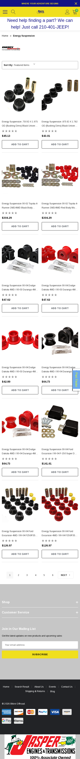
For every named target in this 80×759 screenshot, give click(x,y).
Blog (52, 691)
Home (6, 686)
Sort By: (8, 65)
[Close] (76, 3)
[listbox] (25, 65)
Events (52, 686)
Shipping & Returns (35, 691)
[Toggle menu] (5, 11)
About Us (39, 686)
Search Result (22, 686)
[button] (40, 746)
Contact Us (66, 686)
